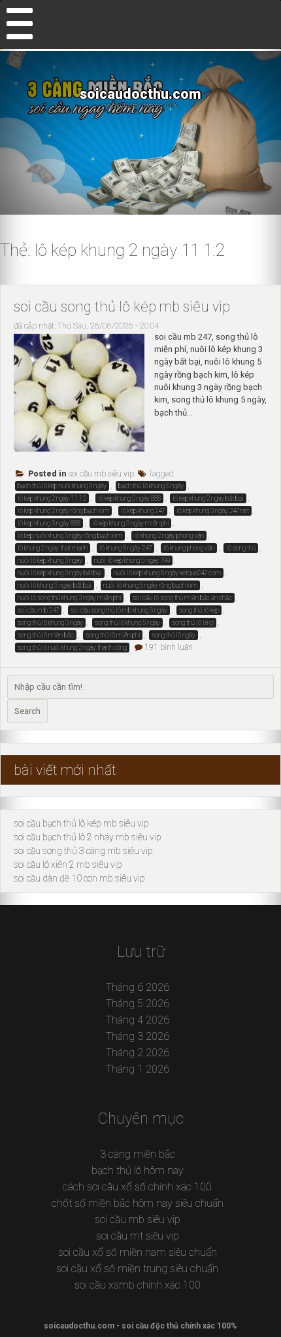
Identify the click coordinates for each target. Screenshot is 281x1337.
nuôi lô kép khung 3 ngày (50, 560)
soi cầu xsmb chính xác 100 (137, 1285)
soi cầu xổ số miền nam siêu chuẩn (137, 1252)
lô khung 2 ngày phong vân (169, 535)
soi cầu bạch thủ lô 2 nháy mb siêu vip (87, 837)
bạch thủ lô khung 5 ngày (151, 486)
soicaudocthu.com (140, 94)
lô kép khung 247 (143, 510)
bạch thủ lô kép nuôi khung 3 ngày (62, 486)
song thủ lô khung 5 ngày (127, 622)
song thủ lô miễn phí (113, 635)
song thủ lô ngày (173, 635)
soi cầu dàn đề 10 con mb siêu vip (79, 878)
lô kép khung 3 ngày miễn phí (130, 523)
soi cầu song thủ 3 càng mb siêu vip (83, 851)
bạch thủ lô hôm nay (137, 1170)
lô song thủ (241, 548)
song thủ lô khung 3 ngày (50, 622)
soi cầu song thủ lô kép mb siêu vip (122, 306)
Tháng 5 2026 (137, 1003)
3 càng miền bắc (137, 1154)
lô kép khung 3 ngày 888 (49, 523)
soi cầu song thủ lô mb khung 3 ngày (119, 610)
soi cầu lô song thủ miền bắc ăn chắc (182, 597)
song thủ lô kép (199, 610)
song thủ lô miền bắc (46, 635)
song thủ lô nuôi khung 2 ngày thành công (72, 647)
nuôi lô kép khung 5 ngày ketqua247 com (167, 573)
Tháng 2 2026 (137, 1052)
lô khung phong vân (188, 548)
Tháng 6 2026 (137, 987)
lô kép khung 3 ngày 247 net (212, 510)
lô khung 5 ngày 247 (125, 548)
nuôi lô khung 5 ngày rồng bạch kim (150, 585)
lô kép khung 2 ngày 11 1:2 (52, 498)
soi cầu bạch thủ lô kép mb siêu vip (81, 823)
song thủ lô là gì (193, 622)
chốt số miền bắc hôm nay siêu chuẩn (137, 1203)
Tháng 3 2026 (137, 1036)
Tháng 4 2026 (137, 1020)
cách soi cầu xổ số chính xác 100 (137, 1187)
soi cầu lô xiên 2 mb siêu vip (68, 864)
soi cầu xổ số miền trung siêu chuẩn (137, 1268)
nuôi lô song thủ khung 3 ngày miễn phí (69, 597)
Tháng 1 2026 (137, 1069)
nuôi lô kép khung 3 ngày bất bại (60, 573)
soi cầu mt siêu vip (137, 1236)
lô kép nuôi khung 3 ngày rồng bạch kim (70, 535)
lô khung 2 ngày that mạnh (53, 548)
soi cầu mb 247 (38, 610)
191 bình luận (168, 647)
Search (27, 711)
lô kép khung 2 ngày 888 (129, 498)
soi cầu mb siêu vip (101, 473)
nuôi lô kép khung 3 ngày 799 (132, 560)
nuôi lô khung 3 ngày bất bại (54, 585)
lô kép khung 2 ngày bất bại (208, 498)
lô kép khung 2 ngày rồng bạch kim (63, 510)
